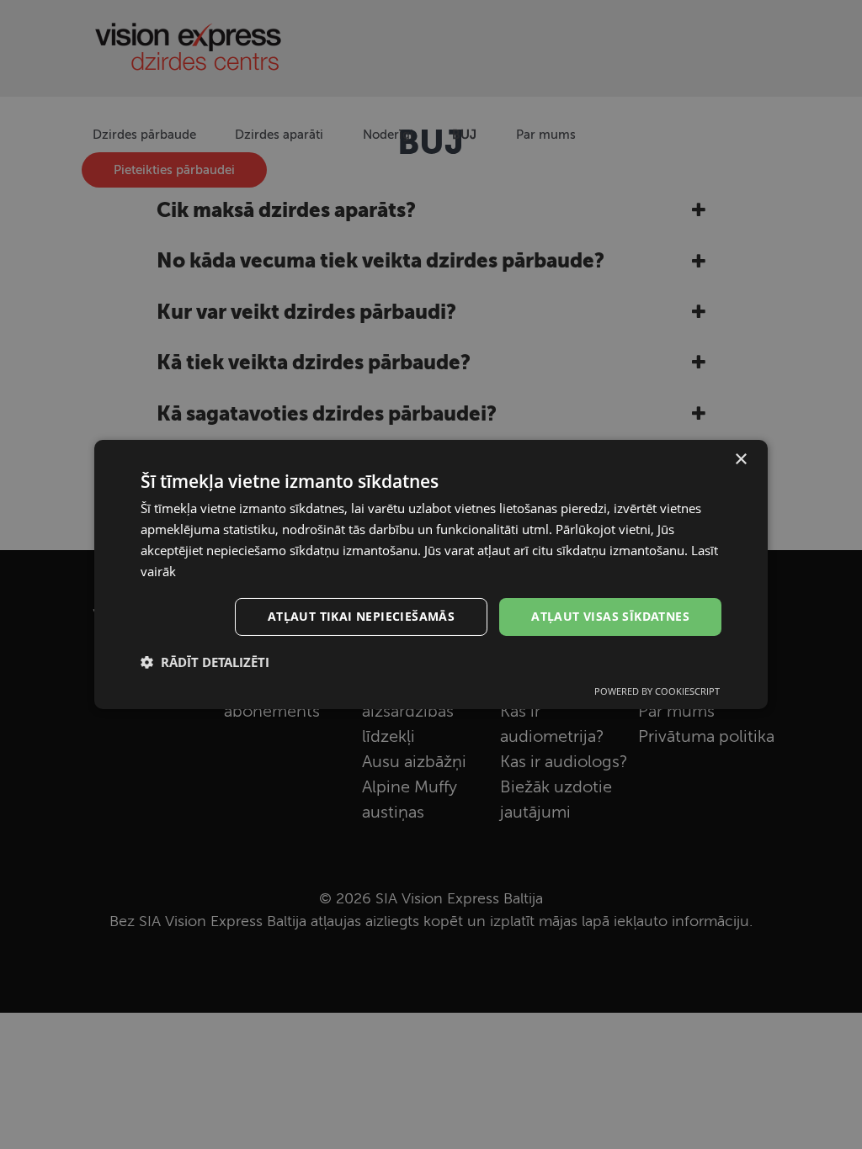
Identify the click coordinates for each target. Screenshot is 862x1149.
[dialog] (431, 574)
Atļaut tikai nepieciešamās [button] (361, 616)
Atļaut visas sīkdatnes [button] (610, 616)
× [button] (740, 459)
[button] (205, 662)
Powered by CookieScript (657, 691)
